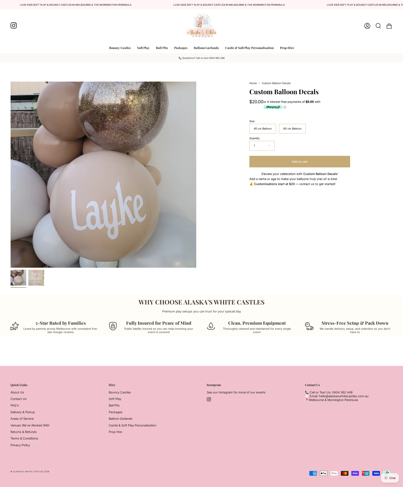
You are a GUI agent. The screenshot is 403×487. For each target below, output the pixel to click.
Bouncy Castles (120, 392)
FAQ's (14, 405)
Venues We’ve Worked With (30, 425)
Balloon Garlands (120, 418)
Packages (116, 412)
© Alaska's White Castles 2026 (30, 471)
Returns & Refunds (23, 432)
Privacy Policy (20, 445)
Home (253, 83)
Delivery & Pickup (22, 412)
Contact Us (18, 399)
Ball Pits (114, 405)
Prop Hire (115, 432)
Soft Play (115, 399)
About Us (17, 392)
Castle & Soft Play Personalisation (132, 425)
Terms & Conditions (24, 438)
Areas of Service (22, 418)
